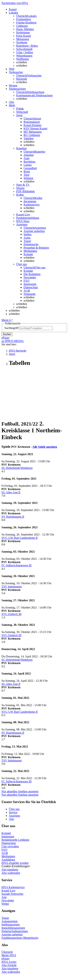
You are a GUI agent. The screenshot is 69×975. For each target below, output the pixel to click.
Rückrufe (21, 78)
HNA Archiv (9, 961)
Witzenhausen (24, 55)
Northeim (21, 42)
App (4, 897)
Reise (27, 171)
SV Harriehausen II (12, 516)
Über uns (14, 809)
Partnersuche (31, 244)
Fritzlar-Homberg (26, 22)
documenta (30, 201)
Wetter (5, 903)
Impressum (30, 284)
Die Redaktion (32, 274)
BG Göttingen (32, 135)
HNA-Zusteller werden (15, 862)
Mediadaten (30, 250)
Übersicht (7, 951)
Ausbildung (8, 859)
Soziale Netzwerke (12, 893)
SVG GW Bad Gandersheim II (19, 537)
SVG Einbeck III (11, 614)
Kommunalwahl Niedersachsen (34, 95)
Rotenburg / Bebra (27, 45)
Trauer (27, 241)
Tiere (26, 174)
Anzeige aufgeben (34, 231)
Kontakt (28, 254)
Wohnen (28, 178)
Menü (4, 320)
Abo (11, 819)
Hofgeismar (23, 32)
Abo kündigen (9, 869)
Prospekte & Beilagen (36, 247)
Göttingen (22, 25)
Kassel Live (8, 890)
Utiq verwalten (10, 846)
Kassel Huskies (32, 125)
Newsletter (30, 277)
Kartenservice (32, 204)
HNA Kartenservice (13, 887)
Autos (27, 237)
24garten (29, 154)
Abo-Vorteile (9, 965)
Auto (26, 158)
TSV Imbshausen (11, 586)
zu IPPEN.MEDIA (12, 341)
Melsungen (22, 39)
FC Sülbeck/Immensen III (16, 565)
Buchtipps (29, 161)
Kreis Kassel (23, 35)
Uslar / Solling (24, 52)
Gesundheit (30, 168)
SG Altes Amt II (10, 492)
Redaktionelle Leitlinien (15, 839)
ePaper (5, 958)
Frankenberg (23, 19)
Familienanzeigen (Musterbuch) (19, 937)
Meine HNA (8, 955)
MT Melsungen (33, 131)
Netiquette (30, 294)
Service (13, 812)
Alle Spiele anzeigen (44, 446)
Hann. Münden (25, 29)
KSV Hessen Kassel (35, 128)
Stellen (27, 234)
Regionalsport (32, 121)
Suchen (7, 334)
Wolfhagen (22, 59)
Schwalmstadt (24, 49)
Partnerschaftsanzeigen (14, 931)
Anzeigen (14, 815)
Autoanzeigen (9, 921)
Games (28, 164)
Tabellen (28, 138)
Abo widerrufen (10, 872)
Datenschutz (31, 287)
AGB (27, 290)
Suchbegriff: (11, 328)
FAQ (26, 280)
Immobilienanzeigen (13, 927)
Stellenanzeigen (10, 924)
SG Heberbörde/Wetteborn (17, 467)
